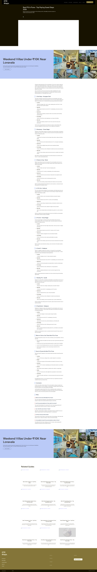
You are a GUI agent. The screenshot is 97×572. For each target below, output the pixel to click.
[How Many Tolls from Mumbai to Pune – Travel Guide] (48, 542)
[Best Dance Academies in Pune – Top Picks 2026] (29, 542)
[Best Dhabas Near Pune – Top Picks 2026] (67, 522)
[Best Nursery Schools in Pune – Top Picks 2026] (67, 542)
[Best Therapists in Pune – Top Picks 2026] (29, 522)
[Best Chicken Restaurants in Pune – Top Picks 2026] (67, 484)
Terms (13, 570)
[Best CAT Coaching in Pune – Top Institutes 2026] (67, 503)
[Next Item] (95, 64)
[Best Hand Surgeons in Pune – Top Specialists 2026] (48, 503)
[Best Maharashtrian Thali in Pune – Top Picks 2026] (29, 503)
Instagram (51, 561)
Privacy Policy (4, 570)
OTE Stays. (6, 2)
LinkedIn (51, 565)
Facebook (51, 558)
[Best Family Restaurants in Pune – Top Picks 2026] (48, 484)
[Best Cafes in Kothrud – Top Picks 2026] (29, 484)
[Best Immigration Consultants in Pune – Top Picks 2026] (48, 522)
